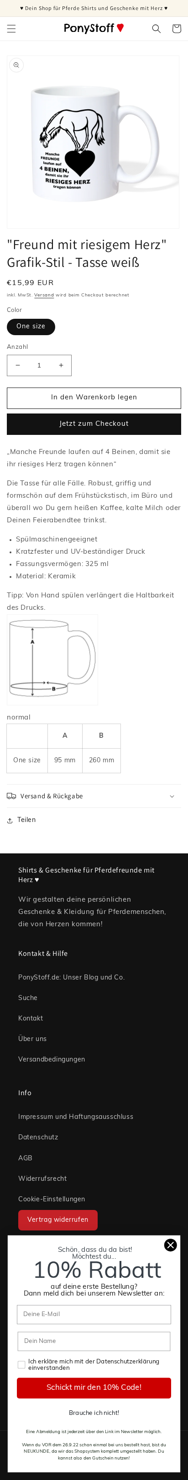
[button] (11, 29)
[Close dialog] (170, 1244)
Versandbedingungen (51, 1059)
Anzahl (17, 347)
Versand (44, 295)
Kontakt (30, 1019)
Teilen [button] (26, 820)
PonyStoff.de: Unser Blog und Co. (71, 978)
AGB (25, 1158)
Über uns (32, 1039)
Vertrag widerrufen (58, 1220)
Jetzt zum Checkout (94, 424)
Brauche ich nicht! (94, 1413)
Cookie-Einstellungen (51, 1199)
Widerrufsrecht (42, 1179)
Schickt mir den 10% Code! (94, 1388)
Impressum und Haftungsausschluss (75, 1117)
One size (31, 326)
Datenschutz (38, 1137)
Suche (28, 998)
